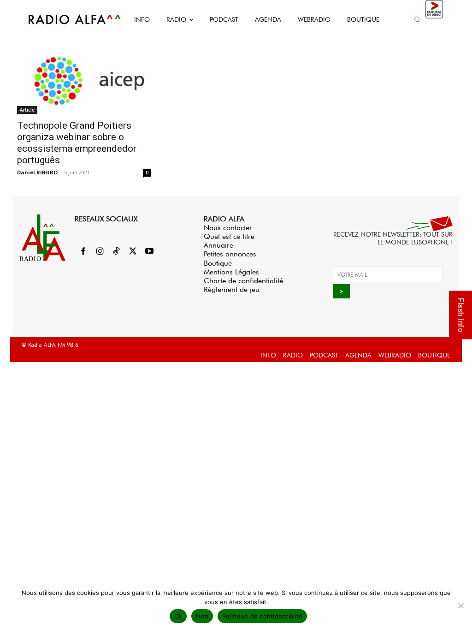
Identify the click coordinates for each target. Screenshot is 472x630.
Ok (178, 616)
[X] (132, 252)
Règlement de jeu (232, 289)
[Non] (460, 605)
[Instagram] (99, 252)
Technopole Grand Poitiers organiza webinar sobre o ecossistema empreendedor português (76, 143)
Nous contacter (228, 227)
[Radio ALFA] (64, 19)
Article (27, 110)
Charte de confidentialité (243, 280)
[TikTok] (116, 252)
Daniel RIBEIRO (37, 172)
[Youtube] (149, 252)
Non (202, 616)
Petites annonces (230, 254)
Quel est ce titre (229, 236)
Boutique (218, 263)
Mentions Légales (231, 271)
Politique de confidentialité (262, 616)
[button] (417, 19)
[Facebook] (83, 252)
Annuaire (218, 245)
